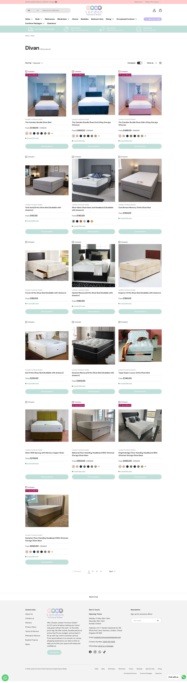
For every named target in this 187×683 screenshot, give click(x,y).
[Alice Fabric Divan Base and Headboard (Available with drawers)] (93, 180)
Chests (75, 19)
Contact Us (54, 652)
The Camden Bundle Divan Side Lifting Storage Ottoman (138, 123)
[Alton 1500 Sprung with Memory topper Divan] (47, 425)
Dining (108, 19)
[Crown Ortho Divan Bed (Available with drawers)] (47, 265)
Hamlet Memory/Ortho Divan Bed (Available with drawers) (92, 294)
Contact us (29, 618)
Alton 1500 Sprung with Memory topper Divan (44, 453)
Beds (37, 19)
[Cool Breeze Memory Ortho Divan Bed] (140, 180)
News (27, 644)
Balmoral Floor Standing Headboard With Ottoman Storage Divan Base (93, 454)
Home (27, 35)
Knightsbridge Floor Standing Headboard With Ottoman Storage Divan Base (137, 454)
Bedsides (85, 19)
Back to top (93, 597)
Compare (131, 63)
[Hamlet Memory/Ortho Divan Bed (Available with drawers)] (93, 265)
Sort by (28, 63)
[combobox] (48, 10)
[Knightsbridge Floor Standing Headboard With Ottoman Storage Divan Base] (140, 425)
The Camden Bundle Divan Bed (38, 122)
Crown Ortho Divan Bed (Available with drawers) (45, 293)
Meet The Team (152, 2)
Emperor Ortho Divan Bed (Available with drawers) (139, 293)
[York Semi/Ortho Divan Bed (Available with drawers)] (47, 180)
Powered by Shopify (52, 669)
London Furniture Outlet (37, 669)
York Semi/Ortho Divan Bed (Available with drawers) (43, 208)
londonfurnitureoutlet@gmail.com (107, 637)
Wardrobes (62, 19)
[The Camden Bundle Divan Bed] (47, 95)
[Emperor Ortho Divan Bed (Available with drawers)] (140, 265)
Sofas (27, 19)
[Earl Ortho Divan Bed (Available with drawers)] (47, 345)
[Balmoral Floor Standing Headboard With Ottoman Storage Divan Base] (93, 425)
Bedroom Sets (97, 19)
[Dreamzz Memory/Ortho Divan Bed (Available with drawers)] (93, 345)
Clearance (51, 23)
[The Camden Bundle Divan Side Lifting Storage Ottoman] (140, 95)
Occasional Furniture (126, 19)
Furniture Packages (33, 23)
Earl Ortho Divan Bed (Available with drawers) (44, 373)
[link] (76, 571)
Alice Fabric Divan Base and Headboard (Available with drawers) (92, 208)
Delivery (28, 623)
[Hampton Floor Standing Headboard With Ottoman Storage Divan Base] (47, 510)
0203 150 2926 (109, 642)
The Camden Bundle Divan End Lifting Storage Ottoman (91, 123)
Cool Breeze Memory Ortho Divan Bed (134, 207)
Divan (32, 35)
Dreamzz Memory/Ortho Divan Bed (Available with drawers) (93, 374)
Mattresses (50, 19)
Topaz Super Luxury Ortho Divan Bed (134, 373)
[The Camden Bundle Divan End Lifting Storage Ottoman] (93, 95)
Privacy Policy (30, 627)
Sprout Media (62, 669)
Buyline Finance (31, 640)
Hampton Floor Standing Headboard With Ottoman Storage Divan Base (46, 539)
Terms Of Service (32, 631)
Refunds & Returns (32, 636)
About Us (138, 2)
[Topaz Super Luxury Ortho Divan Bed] (140, 345)
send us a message (105, 646)
